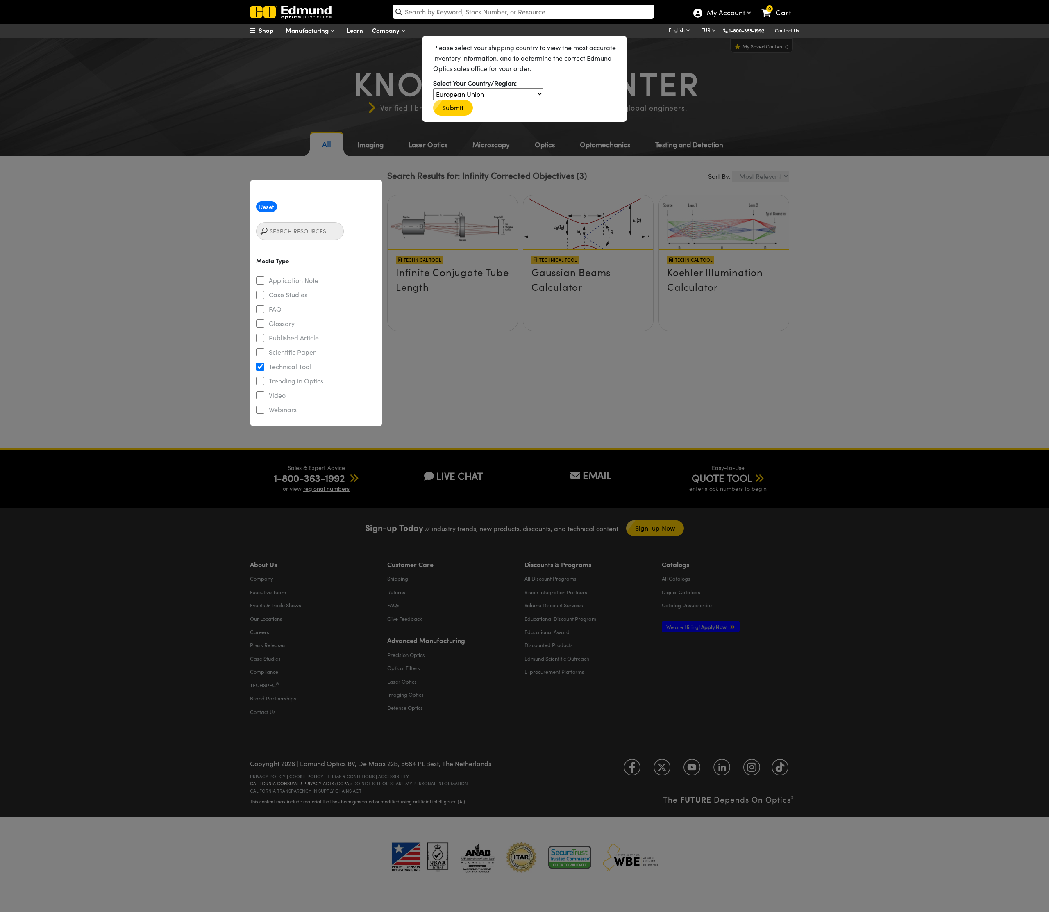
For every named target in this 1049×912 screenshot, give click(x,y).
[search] (523, 12)
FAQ (275, 309)
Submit (453, 107)
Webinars (283, 409)
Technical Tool (290, 366)
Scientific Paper (292, 352)
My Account (725, 13)
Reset (266, 207)
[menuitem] (270, 30)
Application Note (293, 280)
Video (277, 395)
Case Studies (288, 294)
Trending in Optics (296, 380)
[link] (780, 6)
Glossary (282, 323)
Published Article (294, 337)
